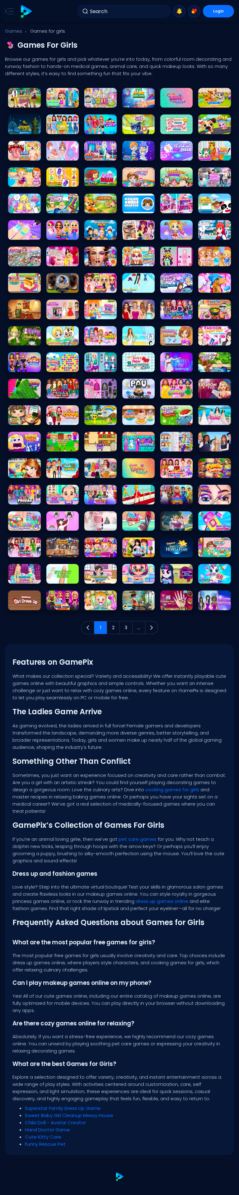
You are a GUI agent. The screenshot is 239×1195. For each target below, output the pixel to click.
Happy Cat (135, 127)
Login (218, 11)
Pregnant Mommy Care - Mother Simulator (138, 603)
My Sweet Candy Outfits (100, 339)
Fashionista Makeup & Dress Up (138, 313)
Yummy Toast (24, 286)
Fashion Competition (214, 603)
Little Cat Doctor (138, 445)
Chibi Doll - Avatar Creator (100, 101)
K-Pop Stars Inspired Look (100, 127)
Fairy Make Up (24, 339)
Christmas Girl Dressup (24, 603)
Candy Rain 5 (62, 365)
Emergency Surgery (176, 180)
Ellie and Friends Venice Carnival (176, 498)
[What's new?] (179, 11)
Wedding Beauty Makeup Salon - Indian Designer (62, 260)
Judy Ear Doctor (138, 524)
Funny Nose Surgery (138, 577)
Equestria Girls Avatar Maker (176, 577)
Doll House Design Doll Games (176, 207)
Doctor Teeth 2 (24, 445)
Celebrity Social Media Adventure (176, 471)
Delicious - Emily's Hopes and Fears (176, 550)
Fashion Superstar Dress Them (214, 339)
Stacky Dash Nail (62, 577)
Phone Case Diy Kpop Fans (214, 524)
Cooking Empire (214, 471)
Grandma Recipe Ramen (24, 418)
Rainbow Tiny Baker (24, 524)
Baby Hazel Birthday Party (100, 550)
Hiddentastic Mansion (24, 313)
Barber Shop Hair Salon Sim (62, 286)
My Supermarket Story (100, 445)
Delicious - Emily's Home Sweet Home (176, 127)
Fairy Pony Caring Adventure (214, 286)
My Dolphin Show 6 (62, 207)
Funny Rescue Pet (214, 101)
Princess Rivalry (100, 365)
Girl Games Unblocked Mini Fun (62, 154)
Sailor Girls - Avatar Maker (176, 260)
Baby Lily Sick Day (214, 550)
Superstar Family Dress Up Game (24, 101)
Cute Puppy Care (138, 471)
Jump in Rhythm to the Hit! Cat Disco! (176, 154)
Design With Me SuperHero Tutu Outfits (176, 392)
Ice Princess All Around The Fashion (100, 498)
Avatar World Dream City (62, 339)
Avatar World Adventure (24, 260)
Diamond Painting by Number (24, 392)
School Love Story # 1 (214, 233)
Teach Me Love (176, 524)
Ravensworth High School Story (214, 445)
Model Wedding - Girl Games (214, 418)
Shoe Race (135, 498)
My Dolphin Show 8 (176, 286)
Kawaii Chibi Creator (138, 207)
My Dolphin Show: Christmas (176, 418)
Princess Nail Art (176, 603)
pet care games (138, 839)
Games (13, 31)
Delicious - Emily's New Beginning (138, 365)
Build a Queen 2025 (138, 286)
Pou (128, 392)
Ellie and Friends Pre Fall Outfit (62, 392)
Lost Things (98, 207)
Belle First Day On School (24, 471)
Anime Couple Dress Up (214, 180)
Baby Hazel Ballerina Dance (214, 260)
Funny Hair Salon (62, 498)
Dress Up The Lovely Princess (62, 313)
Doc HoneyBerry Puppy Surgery (138, 260)
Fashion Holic (214, 392)
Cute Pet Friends (214, 127)
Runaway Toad (24, 127)
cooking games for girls (172, 789)
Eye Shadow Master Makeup (214, 498)
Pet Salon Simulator (100, 154)
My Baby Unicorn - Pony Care (214, 577)
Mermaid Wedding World (138, 154)
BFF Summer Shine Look (62, 127)
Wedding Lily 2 (100, 524)
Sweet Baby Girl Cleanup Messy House (62, 101)
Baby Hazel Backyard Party (62, 445)
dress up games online (162, 901)
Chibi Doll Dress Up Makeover (100, 392)
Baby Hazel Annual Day (100, 233)
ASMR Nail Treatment (138, 233)
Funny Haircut (176, 339)
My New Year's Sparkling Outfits (176, 313)
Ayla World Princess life (176, 233)
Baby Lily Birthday (138, 180)
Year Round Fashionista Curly (100, 471)
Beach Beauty (138, 339)
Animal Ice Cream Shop (214, 207)
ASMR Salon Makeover (100, 260)
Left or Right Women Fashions (62, 524)
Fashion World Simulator (24, 577)
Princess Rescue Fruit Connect (62, 180)
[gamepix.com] (26, 11)
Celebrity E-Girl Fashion (24, 365)
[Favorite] (194, 11)
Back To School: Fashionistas (176, 445)
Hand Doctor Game (138, 101)
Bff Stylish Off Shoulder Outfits (62, 233)
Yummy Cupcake (138, 418)
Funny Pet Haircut (214, 154)
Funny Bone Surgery (100, 313)
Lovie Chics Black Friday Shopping (62, 603)
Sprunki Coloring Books (100, 418)
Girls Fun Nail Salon (24, 233)
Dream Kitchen (62, 550)
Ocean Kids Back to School (62, 471)
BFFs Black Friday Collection (24, 498)
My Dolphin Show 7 (214, 365)
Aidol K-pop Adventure (176, 365)
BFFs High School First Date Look (24, 550)
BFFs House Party (138, 550)
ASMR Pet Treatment (24, 154)
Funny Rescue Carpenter (100, 577)
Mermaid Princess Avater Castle (24, 207)
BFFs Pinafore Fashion (100, 286)
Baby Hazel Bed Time (100, 603)
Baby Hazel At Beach (24, 180)
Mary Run (96, 180)
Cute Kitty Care (176, 101)
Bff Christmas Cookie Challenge (62, 418)
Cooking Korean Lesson (214, 313)
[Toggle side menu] (8, 11)
